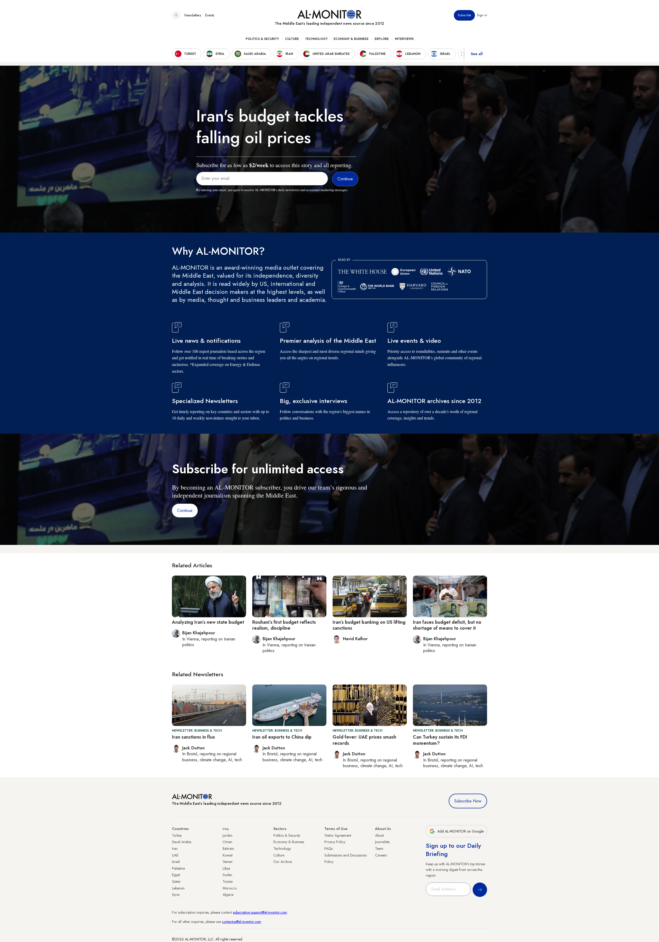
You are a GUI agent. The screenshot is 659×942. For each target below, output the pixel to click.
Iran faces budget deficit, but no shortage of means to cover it (447, 625)
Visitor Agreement (337, 835)
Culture (292, 38)
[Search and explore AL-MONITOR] (176, 15)
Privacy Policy (334, 841)
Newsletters (192, 15)
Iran (175, 848)
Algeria (228, 894)
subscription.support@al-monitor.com (260, 912)
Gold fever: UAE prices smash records (364, 740)
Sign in (482, 15)
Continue (185, 510)
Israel (176, 861)
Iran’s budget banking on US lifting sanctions (369, 625)
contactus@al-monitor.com (241, 921)
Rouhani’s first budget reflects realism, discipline (284, 625)
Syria (175, 894)
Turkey (177, 835)
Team (379, 848)
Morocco (230, 888)
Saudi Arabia (181, 841)
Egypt (176, 874)
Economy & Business (351, 38)
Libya (226, 868)
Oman (227, 841)
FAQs (328, 848)
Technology (316, 38)
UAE (175, 855)
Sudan (227, 874)
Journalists (382, 841)
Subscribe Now (467, 801)
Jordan (227, 835)
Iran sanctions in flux (193, 737)
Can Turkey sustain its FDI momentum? (440, 740)
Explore (382, 38)
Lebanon (178, 888)
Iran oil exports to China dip (281, 737)
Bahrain (228, 848)
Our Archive (282, 861)
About (379, 835)
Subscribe (464, 15)
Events (209, 15)
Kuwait (227, 855)
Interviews (404, 38)
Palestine (178, 868)
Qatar (176, 881)
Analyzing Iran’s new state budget (208, 622)
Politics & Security (262, 38)
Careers (381, 855)
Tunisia (228, 881)
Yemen (227, 861)
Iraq (226, 828)
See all (477, 53)
